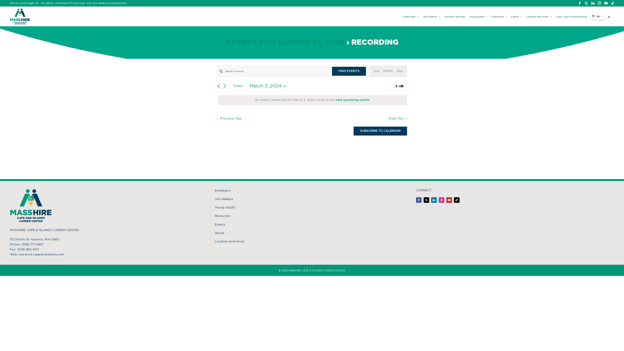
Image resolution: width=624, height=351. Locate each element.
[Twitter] (426, 200)
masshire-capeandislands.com (41, 254)
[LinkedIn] (434, 200)
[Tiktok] (456, 200)
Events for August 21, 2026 (285, 42)
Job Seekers (224, 199)
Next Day (396, 118)
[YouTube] (449, 200)
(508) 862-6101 (28, 249)
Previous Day (231, 118)
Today (238, 86)
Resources (222, 216)
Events (220, 224)
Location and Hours (230, 241)
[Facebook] (419, 200)
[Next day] (225, 86)
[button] (609, 16)
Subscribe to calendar (380, 131)
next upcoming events (352, 100)
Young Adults (225, 207)
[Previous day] (219, 86)
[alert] (312, 100)
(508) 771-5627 (32, 244)
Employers (222, 190)
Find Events (349, 71)
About (219, 233)
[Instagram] (441, 200)
